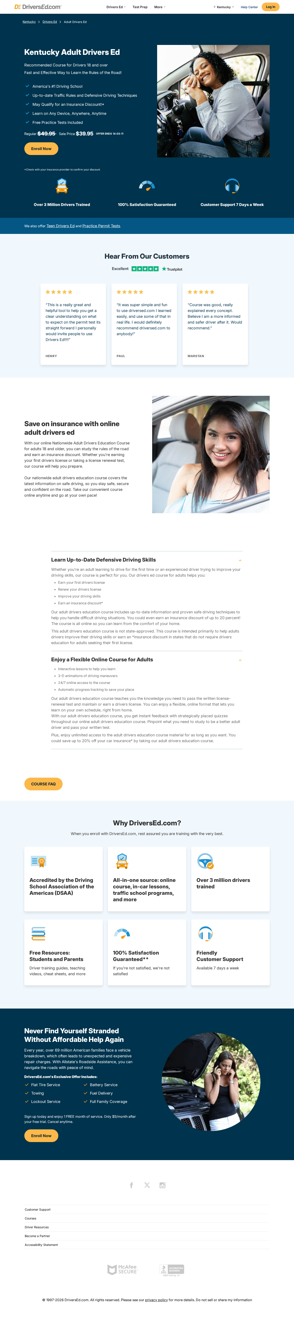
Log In (270, 7)
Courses (30, 1218)
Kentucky (29, 21)
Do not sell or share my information (224, 1300)
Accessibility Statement (41, 1245)
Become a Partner (37, 1236)
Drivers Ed (115, 7)
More (158, 7)
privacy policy (156, 1300)
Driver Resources (37, 1227)
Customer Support (38, 1209)
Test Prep (140, 7)
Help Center (249, 7)
